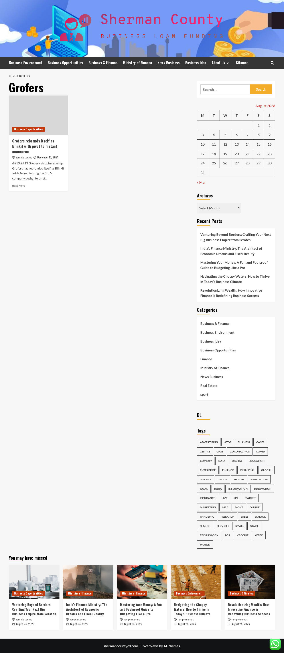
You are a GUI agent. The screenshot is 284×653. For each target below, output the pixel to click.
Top (227, 535)
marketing (208, 507)
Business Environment (25, 62)
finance (228, 470)
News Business (169, 62)
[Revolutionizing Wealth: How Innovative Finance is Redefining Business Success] (250, 582)
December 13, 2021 (47, 157)
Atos (227, 442)
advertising (209, 442)
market (250, 498)
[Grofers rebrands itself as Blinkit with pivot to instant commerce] (38, 115)
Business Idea (195, 62)
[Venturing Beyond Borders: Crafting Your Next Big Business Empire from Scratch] (34, 582)
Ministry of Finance (137, 62)
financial (247, 470)
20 (237, 154)
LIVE (224, 498)
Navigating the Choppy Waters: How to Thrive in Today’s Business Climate (235, 279)
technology (209, 535)
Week (259, 535)
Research (227, 516)
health (239, 479)
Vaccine (242, 535)
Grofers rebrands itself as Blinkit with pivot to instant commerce (34, 146)
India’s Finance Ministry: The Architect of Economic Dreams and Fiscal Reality (231, 251)
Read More (18, 185)
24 (203, 163)
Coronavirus (240, 451)
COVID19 (206, 460)
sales (244, 516)
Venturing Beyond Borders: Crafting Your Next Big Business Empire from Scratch (235, 237)
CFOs (220, 451)
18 (214, 154)
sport (204, 394)
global (266, 470)
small (239, 526)
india (218, 488)
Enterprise (208, 470)
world (205, 544)
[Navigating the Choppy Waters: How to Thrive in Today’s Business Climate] (196, 582)
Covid (260, 451)
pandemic (207, 516)
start (254, 526)
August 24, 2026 (25, 624)
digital (237, 460)
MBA (225, 507)
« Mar (201, 182)
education (256, 460)
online (255, 507)
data (221, 460)
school (260, 516)
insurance (207, 498)
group (222, 479)
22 (258, 154)
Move (239, 507)
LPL (236, 498)
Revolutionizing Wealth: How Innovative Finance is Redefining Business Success (231, 293)
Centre (205, 451)
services (223, 526)
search (205, 526)
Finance (206, 359)
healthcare (259, 479)
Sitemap (242, 62)
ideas (204, 488)
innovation (262, 488)
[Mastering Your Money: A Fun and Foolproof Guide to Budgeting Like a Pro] (142, 582)
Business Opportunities (65, 62)
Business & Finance (103, 62)
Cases (260, 442)
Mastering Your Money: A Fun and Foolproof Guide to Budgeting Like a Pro (234, 265)
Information (238, 488)
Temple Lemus (24, 158)
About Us (218, 62)
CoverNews (149, 646)
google (205, 479)
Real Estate (208, 386)
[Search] (272, 63)
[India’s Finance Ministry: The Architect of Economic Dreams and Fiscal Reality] (88, 582)
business (244, 442)
